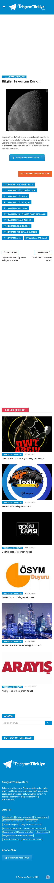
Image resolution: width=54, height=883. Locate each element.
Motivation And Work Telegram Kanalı (22, 645)
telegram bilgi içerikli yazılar (20, 190)
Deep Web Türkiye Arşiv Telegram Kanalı (23, 458)
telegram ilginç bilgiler (17, 226)
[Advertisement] (27, 43)
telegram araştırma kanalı (19, 184)
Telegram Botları (41, 817)
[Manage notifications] (48, 877)
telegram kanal (13, 238)
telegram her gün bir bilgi (18, 220)
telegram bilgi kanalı (16, 196)
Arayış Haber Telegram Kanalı (17, 690)
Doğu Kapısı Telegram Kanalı (17, 551)
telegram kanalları (37, 238)
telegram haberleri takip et (34, 828)
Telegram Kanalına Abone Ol (29, 157)
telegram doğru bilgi (16, 208)
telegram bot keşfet (24, 817)
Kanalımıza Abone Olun (18, 858)
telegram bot (8, 817)
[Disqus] (27, 303)
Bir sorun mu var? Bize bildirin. (35, 173)
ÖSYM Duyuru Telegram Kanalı (18, 597)
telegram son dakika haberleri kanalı (18, 836)
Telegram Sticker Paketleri (32, 839)
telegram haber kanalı (12, 828)
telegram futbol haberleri (13, 821)
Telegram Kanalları (14, 77)
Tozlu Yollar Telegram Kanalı (17, 506)
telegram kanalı (42, 832)
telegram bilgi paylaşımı (17, 202)
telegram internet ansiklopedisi (21, 232)
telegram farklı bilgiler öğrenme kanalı (25, 214)
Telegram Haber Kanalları (31, 824)
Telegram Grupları (10, 824)
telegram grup (31, 821)
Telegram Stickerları (11, 839)
